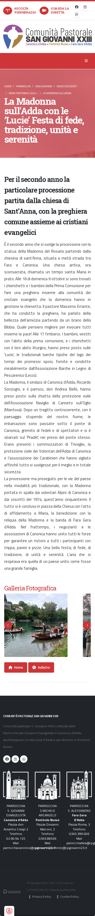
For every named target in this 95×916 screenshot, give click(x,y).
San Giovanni (43, 86)
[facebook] (76, 7)
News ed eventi (67, 86)
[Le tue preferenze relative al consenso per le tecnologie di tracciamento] (9, 911)
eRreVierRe (69, 890)
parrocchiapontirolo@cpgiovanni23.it (61, 847)
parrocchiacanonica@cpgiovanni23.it (29, 847)
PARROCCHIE (23, 86)
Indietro (44, 667)
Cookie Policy (69, 897)
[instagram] (85, 7)
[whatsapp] (76, 14)
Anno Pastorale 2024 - (23, 93)
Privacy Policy (41, 897)
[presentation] (8, 625)
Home (8, 86)
